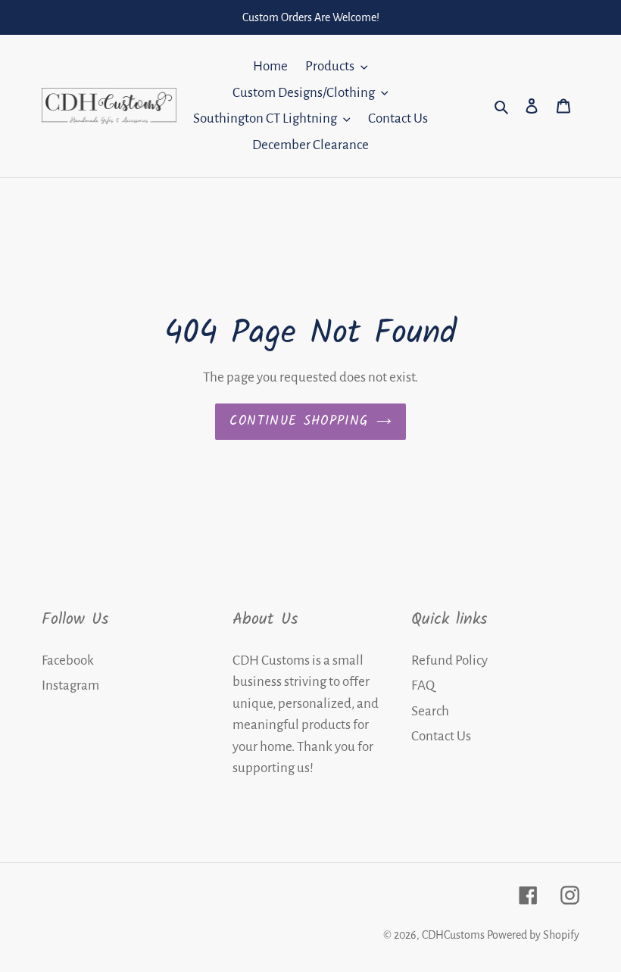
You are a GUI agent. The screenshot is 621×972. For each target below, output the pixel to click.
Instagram (70, 685)
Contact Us (441, 736)
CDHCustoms (453, 935)
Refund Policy (449, 660)
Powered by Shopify (533, 935)
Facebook (68, 660)
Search (430, 711)
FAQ (423, 685)
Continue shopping (298, 421)
